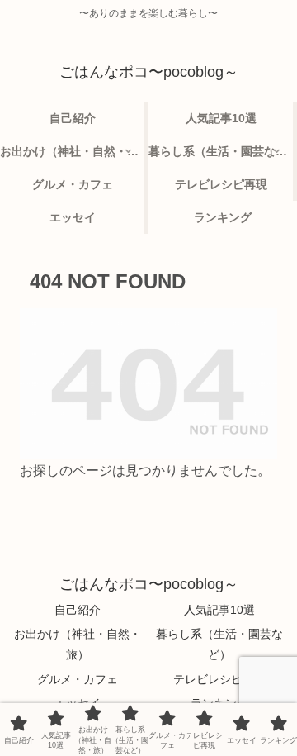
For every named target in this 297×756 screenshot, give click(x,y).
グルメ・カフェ (77, 679)
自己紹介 (77, 609)
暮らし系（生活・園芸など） (219, 644)
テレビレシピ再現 (219, 679)
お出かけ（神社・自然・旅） (77, 644)
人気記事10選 (219, 609)
